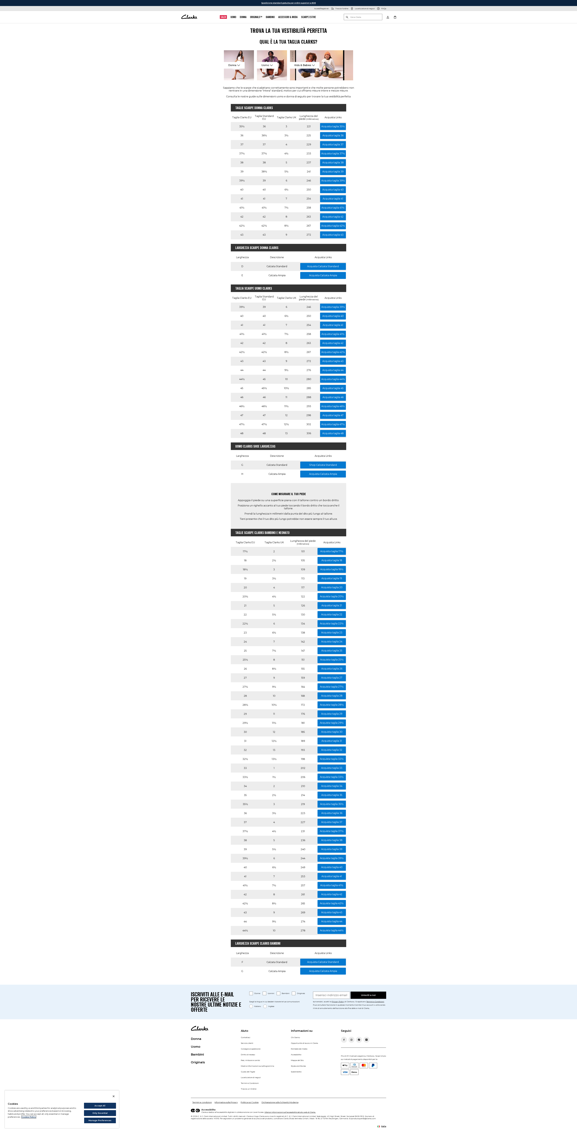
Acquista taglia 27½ (331, 686)
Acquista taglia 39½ (333, 180)
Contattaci (245, 1037)
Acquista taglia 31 (331, 740)
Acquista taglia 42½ (333, 225)
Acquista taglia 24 (331, 641)
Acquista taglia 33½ (331, 777)
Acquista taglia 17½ (331, 551)
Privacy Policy (338, 1001)
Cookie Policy (29, 1117)
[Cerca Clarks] (363, 17)
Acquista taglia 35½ (333, 126)
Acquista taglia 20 (331, 587)
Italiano (257, 1006)
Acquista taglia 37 (332, 144)
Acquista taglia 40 (333, 189)
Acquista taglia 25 (331, 650)
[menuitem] (239, 65)
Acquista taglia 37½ (333, 153)
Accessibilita (296, 1054)
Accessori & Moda (288, 17)
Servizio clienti (247, 1043)
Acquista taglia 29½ (331, 722)
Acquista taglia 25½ (331, 659)
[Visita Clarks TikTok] (359, 1040)
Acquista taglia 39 (332, 171)
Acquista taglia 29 (331, 713)
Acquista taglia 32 (331, 749)
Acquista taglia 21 (331, 605)
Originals (301, 993)
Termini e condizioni (202, 1102)
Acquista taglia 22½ (331, 623)
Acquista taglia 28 (331, 695)
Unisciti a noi (368, 995)
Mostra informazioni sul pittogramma (257, 1066)
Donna (243, 17)
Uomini (271, 993)
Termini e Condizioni (375, 1001)
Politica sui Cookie (250, 1102)
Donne (257, 993)
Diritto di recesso (248, 1054)
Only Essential (100, 1113)
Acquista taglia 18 (331, 560)
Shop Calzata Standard (323, 465)
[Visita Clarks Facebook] (344, 1040)
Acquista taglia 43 (332, 234)
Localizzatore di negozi (251, 1077)
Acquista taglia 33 (331, 768)
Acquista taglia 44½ (333, 379)
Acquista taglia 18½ (331, 569)
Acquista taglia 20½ (332, 596)
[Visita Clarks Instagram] (351, 1040)
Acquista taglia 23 (331, 632)
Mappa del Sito (297, 1060)
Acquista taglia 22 (331, 614)
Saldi (223, 17)
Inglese (271, 1006)
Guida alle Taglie (248, 1072)
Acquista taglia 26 (331, 668)
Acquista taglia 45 (332, 388)
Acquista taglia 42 (332, 216)
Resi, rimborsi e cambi (250, 1060)
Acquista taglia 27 (331, 677)
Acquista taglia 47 (332, 415)
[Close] (113, 1096)
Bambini (285, 993)
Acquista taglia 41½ (332, 207)
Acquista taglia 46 (332, 397)
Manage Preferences (100, 1120)
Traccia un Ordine (248, 1089)
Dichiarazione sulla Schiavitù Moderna (280, 1102)
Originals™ (256, 17)
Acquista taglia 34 (331, 786)
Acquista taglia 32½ (331, 758)
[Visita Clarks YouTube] (366, 1040)
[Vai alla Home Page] (189, 17)
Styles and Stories (298, 1066)
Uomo (233, 17)
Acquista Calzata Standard (323, 266)
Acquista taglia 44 (332, 370)
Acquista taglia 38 (333, 162)
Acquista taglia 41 (333, 198)
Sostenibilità (296, 1072)
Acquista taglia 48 (333, 433)
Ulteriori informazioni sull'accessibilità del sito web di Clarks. (290, 1112)
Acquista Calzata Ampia (323, 275)
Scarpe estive (308, 17)
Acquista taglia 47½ (333, 424)
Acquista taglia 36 (332, 135)
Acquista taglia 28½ (332, 704)
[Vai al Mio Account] (387, 17)
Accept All (100, 1105)
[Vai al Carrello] (395, 17)
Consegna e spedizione (250, 1049)
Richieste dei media (299, 1049)
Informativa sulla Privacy (226, 1102)
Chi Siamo (295, 1037)
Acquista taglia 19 (331, 578)
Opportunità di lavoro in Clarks (304, 1043)
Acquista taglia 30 (331, 731)
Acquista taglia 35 (331, 795)
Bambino (270, 17)
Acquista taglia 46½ (333, 406)
